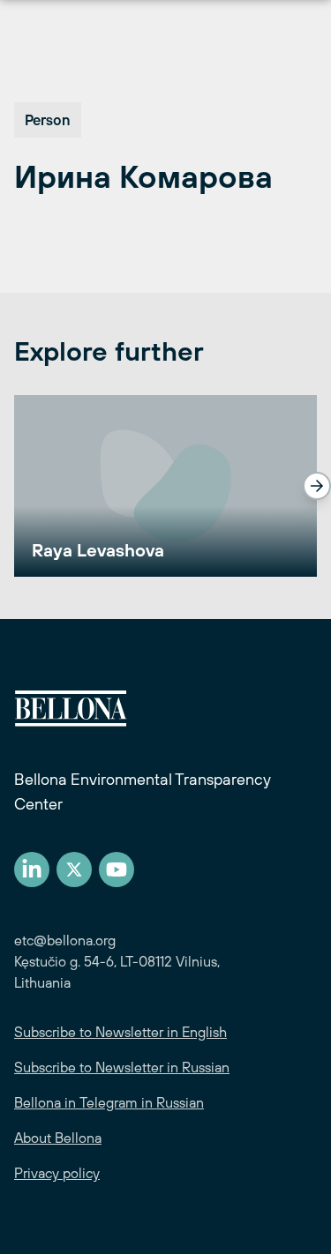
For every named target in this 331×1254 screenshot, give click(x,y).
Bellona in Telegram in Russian (109, 1102)
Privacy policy (57, 1173)
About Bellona (58, 1138)
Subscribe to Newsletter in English (120, 1032)
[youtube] (116, 869)
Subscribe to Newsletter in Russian (121, 1067)
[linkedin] (31, 869)
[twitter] (74, 869)
